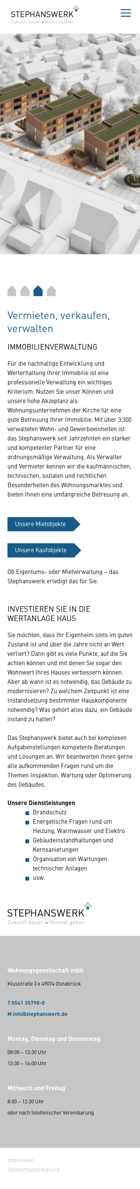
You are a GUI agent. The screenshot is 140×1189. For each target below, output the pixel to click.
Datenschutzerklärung (33, 1169)
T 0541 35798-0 (26, 1002)
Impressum (20, 1160)
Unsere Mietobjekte (40, 523)
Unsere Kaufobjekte (40, 550)
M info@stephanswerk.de (37, 1013)
